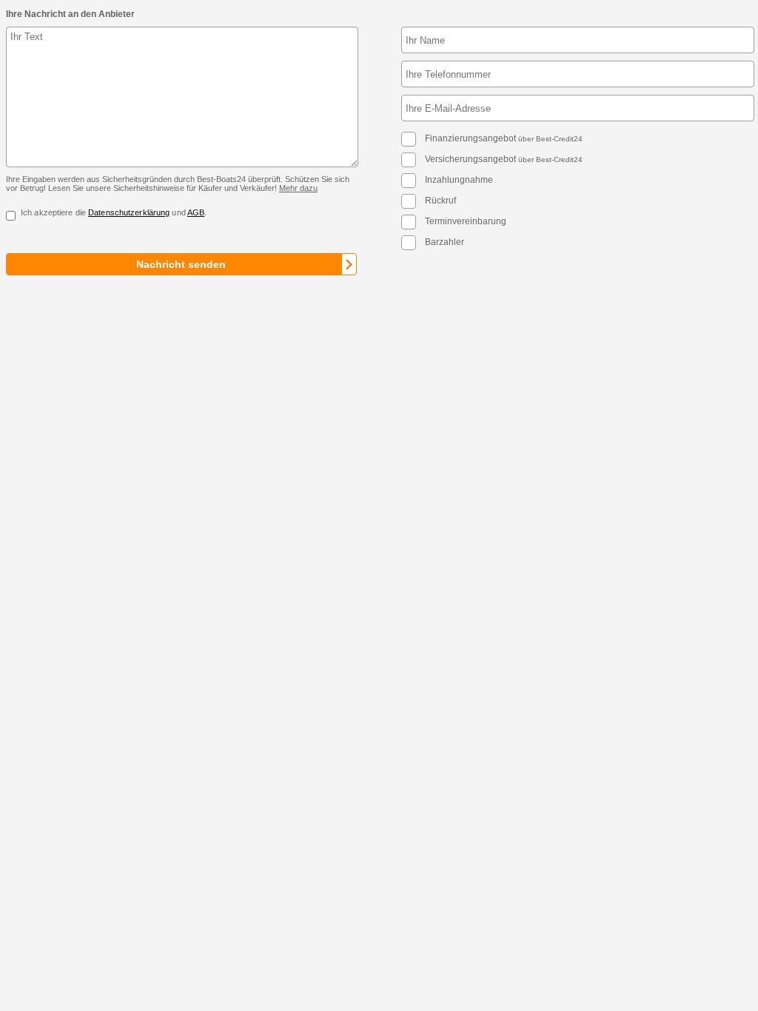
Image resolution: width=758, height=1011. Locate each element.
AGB (195, 212)
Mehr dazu (298, 188)
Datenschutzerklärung (129, 212)
